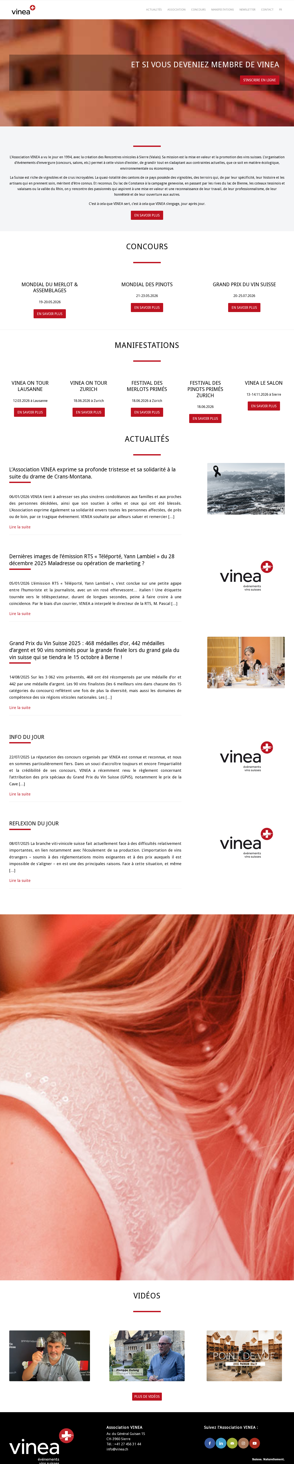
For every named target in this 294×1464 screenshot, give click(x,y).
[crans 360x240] (246, 489)
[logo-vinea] (23, 9)
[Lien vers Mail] (232, 1443)
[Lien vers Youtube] (254, 1443)
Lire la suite (20, 527)
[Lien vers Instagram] (243, 1443)
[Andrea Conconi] (49, 1355)
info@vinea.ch (117, 1449)
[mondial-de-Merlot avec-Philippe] (147, 1355)
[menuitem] (154, 9)
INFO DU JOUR (26, 737)
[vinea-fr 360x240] (246, 575)
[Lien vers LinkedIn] (221, 1443)
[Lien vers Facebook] (209, 1443)
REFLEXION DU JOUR (34, 823)
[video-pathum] (244, 1355)
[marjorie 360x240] (246, 662)
